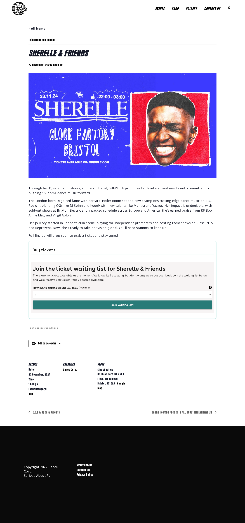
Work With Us (84, 465)
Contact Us (83, 470)
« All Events (37, 28)
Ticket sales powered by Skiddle (43, 328)
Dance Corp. (70, 370)
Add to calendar (47, 343)
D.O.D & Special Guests (46, 412)
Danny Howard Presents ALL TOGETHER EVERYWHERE (182, 412)
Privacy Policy (85, 474)
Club (31, 394)
